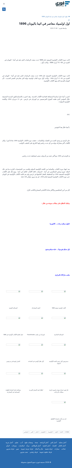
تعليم (16, 442)
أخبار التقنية (46, 446)
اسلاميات (22, 446)
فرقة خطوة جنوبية (46, 452)
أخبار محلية (62, 442)
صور (17, 449)
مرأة (27, 446)
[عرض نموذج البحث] (4, 9)
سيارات (56, 449)
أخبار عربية (9, 442)
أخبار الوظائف (36, 446)
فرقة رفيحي (34, 452)
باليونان (43, 432)
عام (69, 20)
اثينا (61, 432)
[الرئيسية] (69, 16)
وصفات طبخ (29, 442)
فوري (60, 28)
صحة (36, 442)
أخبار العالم (62, 446)
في (32, 432)
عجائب (63, 449)
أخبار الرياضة (44, 442)
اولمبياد (50, 432)
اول (56, 432)
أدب (21, 442)
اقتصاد (54, 446)
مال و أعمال (39, 449)
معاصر (26, 432)
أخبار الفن (53, 442)
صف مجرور (24, 452)
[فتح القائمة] (4, 3)
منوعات (14, 446)
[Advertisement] (36, 44)
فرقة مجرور (10, 449)
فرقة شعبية (48, 449)
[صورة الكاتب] (68, 28)
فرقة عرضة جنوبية (27, 449)
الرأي (8, 446)
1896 (67, 432)
